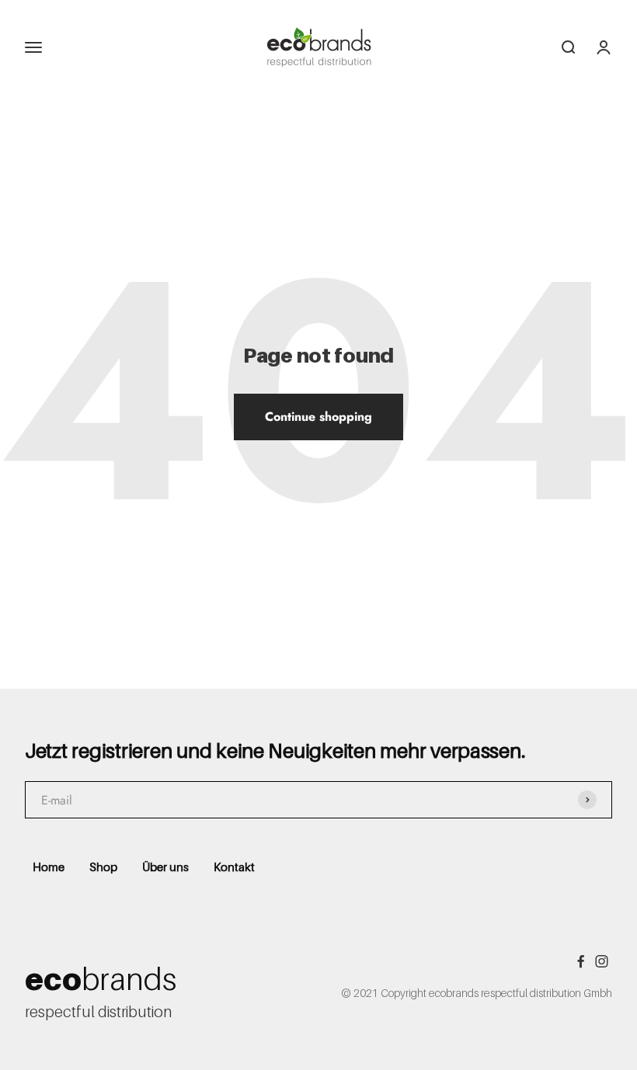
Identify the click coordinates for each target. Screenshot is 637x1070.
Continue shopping (318, 417)
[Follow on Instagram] (601, 961)
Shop (103, 867)
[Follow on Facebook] (580, 961)
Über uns (165, 867)
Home (48, 867)
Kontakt (234, 867)
